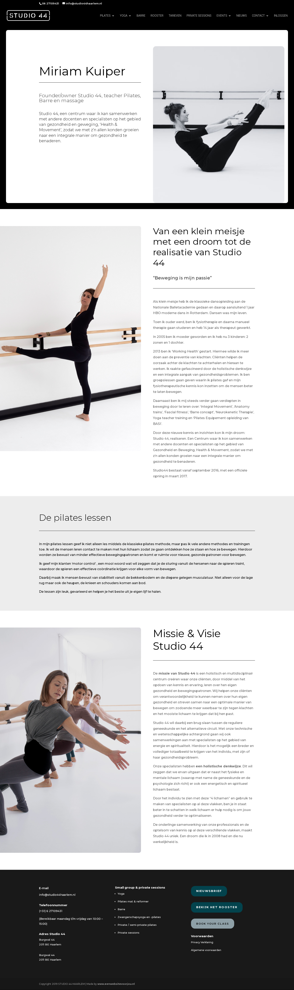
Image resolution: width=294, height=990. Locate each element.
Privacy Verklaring (202, 942)
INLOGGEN (281, 15)
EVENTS (222, 15)
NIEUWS (241, 15)
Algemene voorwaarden (206, 950)
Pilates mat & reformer (133, 901)
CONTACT (258, 15)
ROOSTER (157, 15)
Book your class (212, 923)
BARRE (141, 15)
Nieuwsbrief (209, 891)
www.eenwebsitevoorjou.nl (116, 983)
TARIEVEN (175, 15)
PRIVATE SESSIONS (199, 15)
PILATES (105, 15)
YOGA (123, 15)
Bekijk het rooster (216, 907)
